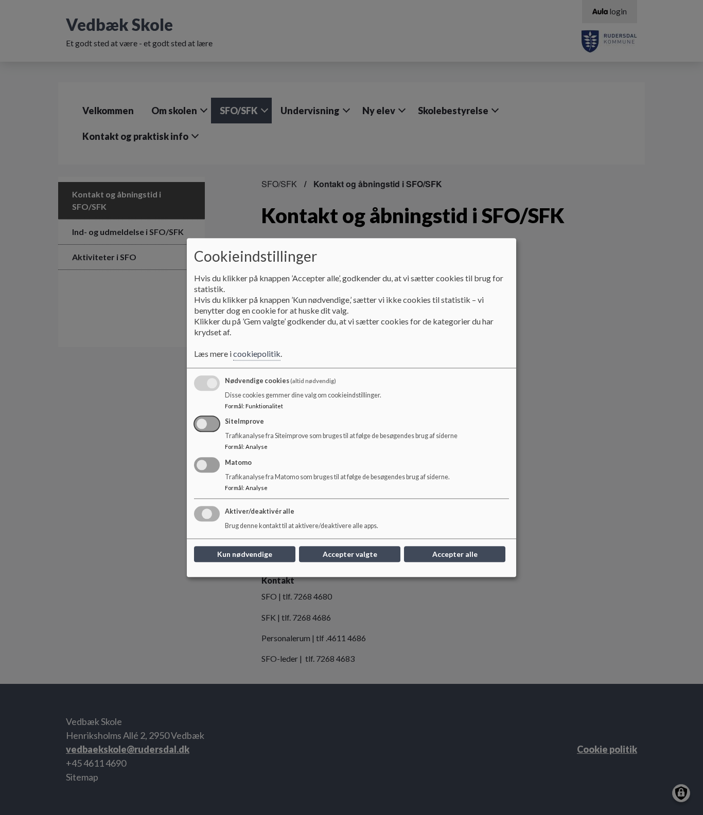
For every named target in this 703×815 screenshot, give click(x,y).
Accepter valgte (350, 554)
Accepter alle (455, 554)
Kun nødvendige (244, 554)
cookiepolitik (256, 353)
